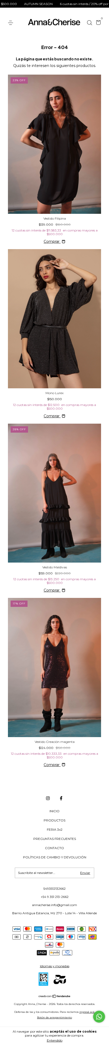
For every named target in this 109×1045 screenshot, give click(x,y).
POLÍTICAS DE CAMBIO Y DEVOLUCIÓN (54, 857)
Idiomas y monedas (54, 966)
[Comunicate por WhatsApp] (99, 1017)
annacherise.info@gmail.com (54, 905)
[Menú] (11, 22)
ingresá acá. (87, 1012)
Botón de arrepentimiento (54, 1017)
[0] (97, 23)
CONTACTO (54, 848)
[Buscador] (89, 22)
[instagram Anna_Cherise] (48, 798)
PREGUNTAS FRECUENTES (54, 839)
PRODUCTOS (54, 820)
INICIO (54, 811)
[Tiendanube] (54, 996)
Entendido (54, 1040)
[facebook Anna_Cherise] (61, 798)
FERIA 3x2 (54, 829)
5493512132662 (54, 889)
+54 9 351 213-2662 (55, 897)
